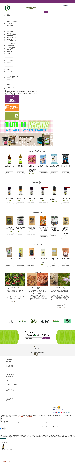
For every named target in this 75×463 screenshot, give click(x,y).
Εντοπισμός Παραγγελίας (10, 389)
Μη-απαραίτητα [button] (3, 433)
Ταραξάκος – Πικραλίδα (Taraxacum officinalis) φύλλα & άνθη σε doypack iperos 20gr (65, 230)
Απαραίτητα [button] (2, 427)
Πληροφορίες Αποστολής (10, 365)
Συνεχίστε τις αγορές (6, 457)
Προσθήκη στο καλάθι (9, 172)
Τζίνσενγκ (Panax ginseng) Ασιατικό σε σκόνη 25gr (54, 260)
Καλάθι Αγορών (9, 379)
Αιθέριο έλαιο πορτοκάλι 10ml (9, 198)
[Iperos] (32, 321)
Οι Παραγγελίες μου (9, 377)
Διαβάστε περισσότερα (43, 202)
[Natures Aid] (43, 321)
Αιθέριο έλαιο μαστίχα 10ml (43, 198)
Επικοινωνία (8, 386)
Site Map (7, 388)
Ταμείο (7, 380)
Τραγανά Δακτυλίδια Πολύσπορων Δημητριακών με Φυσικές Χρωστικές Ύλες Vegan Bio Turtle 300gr (31, 168)
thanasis (18, 287)
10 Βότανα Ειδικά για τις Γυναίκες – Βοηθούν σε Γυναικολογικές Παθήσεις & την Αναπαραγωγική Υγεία (37, 291)
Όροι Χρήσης (8, 367)
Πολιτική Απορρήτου (9, 366)
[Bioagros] (20, 321)
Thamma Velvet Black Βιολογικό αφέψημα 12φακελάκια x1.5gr (54, 229)
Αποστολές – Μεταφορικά (10, 390)
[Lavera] (66, 321)
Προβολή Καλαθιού (6, 459)
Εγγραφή (46, 338)
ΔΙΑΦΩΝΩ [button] (31, 416)
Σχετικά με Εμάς (9, 361)
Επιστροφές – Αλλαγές (10, 391)
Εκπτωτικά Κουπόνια (9, 398)
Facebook (8, 362)
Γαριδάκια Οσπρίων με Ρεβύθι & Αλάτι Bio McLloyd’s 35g (54, 167)
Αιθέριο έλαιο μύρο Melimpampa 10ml (20, 198)
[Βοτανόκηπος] (54, 321)
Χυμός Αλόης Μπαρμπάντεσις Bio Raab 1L (9, 167)
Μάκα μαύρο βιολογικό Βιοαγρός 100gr (9, 260)
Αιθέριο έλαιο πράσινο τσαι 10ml (66, 198)
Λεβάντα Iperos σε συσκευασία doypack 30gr (31, 228)
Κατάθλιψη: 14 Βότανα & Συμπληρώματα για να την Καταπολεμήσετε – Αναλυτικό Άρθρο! (60, 291)
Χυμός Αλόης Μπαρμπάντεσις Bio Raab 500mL (20, 167)
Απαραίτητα (3, 428)
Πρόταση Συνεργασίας (10, 401)
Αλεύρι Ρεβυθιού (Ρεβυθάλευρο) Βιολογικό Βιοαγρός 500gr (43, 260)
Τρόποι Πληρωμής (9, 368)
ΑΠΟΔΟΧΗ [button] (28, 416)
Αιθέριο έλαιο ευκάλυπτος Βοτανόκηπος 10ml (54, 198)
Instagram (8, 364)
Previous (4, 166)
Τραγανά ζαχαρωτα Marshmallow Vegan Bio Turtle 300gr (43, 167)
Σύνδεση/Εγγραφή (9, 376)
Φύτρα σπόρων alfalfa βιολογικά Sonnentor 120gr (21, 260)
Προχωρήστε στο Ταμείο (7, 461)
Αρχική (7, 370)
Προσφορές (8, 399)
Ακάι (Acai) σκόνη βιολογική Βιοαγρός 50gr (65, 260)
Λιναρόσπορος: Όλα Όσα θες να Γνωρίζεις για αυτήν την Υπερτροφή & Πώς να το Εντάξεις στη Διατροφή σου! (15, 291)
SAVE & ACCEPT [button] (3, 438)
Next (70, 166)
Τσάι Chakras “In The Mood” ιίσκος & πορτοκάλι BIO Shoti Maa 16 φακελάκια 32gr (43, 230)
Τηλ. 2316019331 (31, 8)
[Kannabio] (9, 321)
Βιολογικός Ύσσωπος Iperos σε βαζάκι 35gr (20, 228)
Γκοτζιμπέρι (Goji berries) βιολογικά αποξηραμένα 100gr (32, 260)
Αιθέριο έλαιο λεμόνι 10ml (32, 198)
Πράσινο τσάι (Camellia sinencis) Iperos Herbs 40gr (9, 228)
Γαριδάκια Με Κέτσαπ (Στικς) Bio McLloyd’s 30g (65, 167)
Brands (7, 400)
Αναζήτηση (46, 11)
